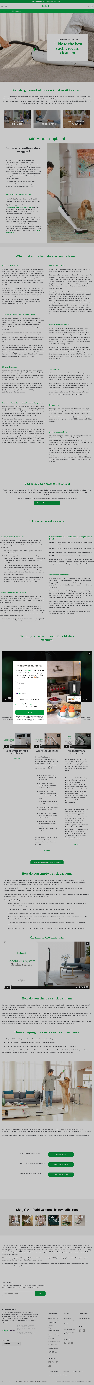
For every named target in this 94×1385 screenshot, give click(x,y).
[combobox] (18, 693)
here (31, 720)
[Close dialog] (80, 662)
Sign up (29, 712)
